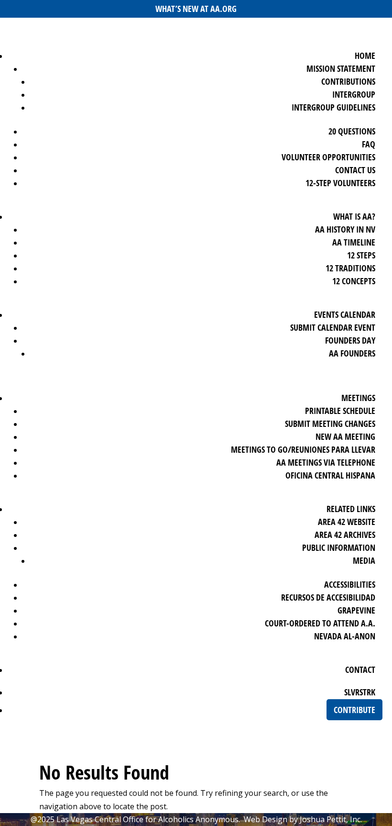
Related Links (351, 508)
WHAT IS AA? (354, 216)
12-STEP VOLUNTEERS (340, 183)
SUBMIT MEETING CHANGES (330, 423)
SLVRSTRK (359, 692)
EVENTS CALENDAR (344, 314)
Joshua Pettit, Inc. (331, 819)
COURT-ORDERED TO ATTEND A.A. (320, 623)
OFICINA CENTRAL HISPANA (330, 475)
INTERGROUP (353, 94)
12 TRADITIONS (350, 268)
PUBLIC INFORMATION (338, 547)
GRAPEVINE (356, 610)
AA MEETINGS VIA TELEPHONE (325, 462)
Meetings (358, 397)
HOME (365, 55)
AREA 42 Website (346, 521)
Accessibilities (349, 584)
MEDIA (364, 560)
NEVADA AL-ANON (344, 636)
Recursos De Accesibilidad (328, 597)
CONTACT (360, 669)
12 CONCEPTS (353, 281)
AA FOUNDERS (352, 353)
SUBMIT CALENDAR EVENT (332, 327)
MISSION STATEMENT (340, 68)
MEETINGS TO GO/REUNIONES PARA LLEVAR (303, 449)
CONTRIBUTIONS (348, 81)
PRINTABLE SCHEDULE (340, 410)
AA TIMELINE (353, 242)
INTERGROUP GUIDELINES (333, 107)
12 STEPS (361, 255)
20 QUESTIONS (351, 131)
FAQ (368, 144)
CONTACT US (355, 170)
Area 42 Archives (345, 534)
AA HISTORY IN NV (345, 229)
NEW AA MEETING (345, 436)
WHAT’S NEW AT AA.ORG (196, 8)
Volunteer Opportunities (328, 157)
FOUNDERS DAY (350, 340)
